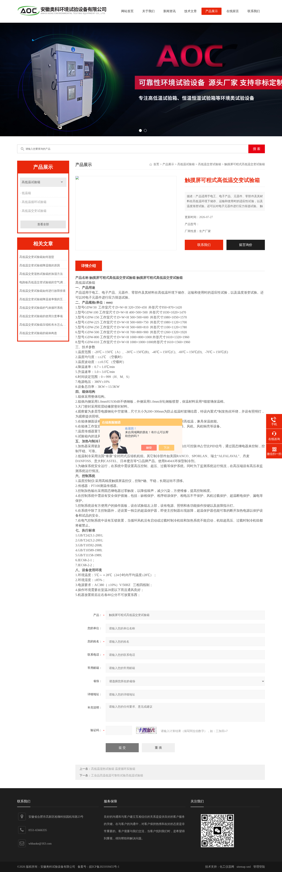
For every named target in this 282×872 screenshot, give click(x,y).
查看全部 (43, 224)
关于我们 (148, 11)
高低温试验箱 (31, 182)
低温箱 (26, 193)
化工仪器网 (227, 866)
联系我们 (254, 11)
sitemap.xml (244, 866)
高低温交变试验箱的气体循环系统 (41, 307)
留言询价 (245, 245)
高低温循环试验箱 (34, 202)
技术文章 (190, 11)
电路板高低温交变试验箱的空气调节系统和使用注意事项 (43, 282)
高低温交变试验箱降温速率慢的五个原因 (43, 299)
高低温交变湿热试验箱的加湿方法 (41, 273)
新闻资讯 (169, 11)
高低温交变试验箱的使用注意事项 (41, 316)
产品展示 (211, 11)
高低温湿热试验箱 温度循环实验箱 (113, 768)
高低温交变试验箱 (34, 210)
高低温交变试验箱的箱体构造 (38, 333)
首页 (156, 164)
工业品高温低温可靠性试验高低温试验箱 (117, 775)
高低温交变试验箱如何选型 (36, 257)
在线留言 (232, 11)
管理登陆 (259, 866)
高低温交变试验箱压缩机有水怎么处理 (43, 324)
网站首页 (127, 11)
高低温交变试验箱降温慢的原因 (39, 265)
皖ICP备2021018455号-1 (104, 866)
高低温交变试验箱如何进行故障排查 (42, 290)
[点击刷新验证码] (146, 730)
